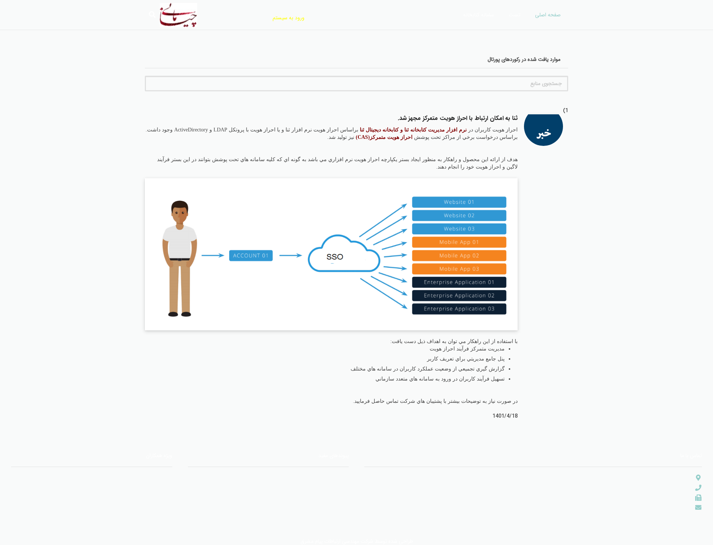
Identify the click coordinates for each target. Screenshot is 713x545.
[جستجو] (152, 14)
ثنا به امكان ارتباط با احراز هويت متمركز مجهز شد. (458, 118)
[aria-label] (543, 133)
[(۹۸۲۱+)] (695, 498)
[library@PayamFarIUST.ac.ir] (695, 508)
